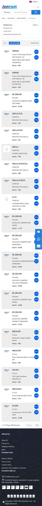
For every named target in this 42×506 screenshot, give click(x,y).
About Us (5, 440)
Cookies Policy (6, 465)
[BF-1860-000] (6, 254)
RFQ (36, 57)
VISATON (15, 117)
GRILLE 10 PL (17, 113)
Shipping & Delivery (8, 446)
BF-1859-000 (17, 216)
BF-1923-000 (17, 274)
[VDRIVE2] (6, 72)
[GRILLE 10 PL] (6, 113)
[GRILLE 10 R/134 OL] (6, 163)
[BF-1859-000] (6, 216)
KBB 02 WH (16, 350)
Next (37, 425)
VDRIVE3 (15, 51)
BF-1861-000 (17, 293)
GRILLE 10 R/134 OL (20, 163)
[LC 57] (6, 199)
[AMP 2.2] (6, 149)
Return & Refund (7, 458)
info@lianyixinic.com (12, 477)
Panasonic (6, 28)
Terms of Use (6, 462)
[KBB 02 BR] (6, 331)
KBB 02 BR (16, 331)
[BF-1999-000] (6, 94)
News (3, 450)
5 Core (5, 31)
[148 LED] (6, 370)
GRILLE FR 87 (17, 130)
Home (3, 18)
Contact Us (5, 443)
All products (11, 18)
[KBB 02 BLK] (6, 389)
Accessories (14, 43)
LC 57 (14, 197)
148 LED (15, 370)
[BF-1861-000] (6, 293)
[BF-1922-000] (6, 312)
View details (36, 52)
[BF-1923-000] (6, 274)
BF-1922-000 (17, 312)
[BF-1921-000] (6, 235)
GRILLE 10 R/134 (18, 180)
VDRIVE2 (15, 72)
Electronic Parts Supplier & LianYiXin (14, 468)
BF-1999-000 (17, 94)
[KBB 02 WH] (6, 350)
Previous (29, 425)
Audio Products (21, 18)
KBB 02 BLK (17, 389)
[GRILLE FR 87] (6, 130)
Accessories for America (10, 34)
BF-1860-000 (17, 254)
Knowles (15, 98)
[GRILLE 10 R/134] (6, 180)
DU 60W (15, 406)
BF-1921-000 (17, 235)
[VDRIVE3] (6, 51)
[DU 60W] (6, 406)
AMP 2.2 (15, 147)
